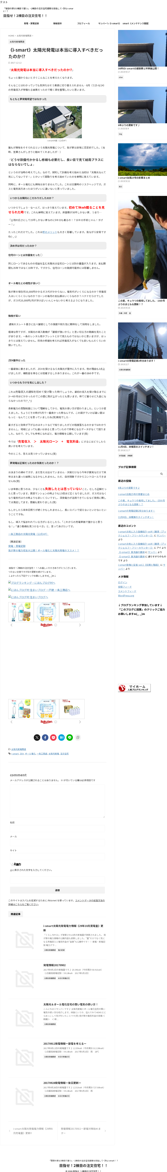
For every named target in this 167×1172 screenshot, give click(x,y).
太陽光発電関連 (18, 749)
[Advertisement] (57, 667)
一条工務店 (42, 753)
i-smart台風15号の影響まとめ (134, 177)
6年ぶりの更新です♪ (129, 125)
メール (13, 836)
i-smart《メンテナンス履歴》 (136, 23)
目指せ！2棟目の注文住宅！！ (25, 15)
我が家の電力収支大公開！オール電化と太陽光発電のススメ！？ (43, 550)
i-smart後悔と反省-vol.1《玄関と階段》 (139, 564)
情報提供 (57, 23)
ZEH (22, 753)
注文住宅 (64, 753)
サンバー (161, 535)
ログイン (122, 582)
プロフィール (83, 23)
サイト (13, 850)
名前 (12, 822)
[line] (69, 737)
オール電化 (30, 753)
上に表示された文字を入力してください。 (31, 870)
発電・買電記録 (31, 23)
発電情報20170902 (54, 965)
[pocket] (53, 737)
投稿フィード (125, 586)
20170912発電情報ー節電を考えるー (64, 1043)
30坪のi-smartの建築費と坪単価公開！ (138, 68)
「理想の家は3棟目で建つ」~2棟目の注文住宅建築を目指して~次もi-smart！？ (83, 1160)
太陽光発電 (53, 753)
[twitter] (37, 737)
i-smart (15, 753)
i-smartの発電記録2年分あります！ (137, 360)
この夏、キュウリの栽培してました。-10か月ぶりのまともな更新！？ (141, 302)
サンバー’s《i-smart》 (109, 23)
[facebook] (45, 737)
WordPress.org (126, 595)
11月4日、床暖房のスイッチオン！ (136, 446)
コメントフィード (127, 591)
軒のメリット (50, 232)
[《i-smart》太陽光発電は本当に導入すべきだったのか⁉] (61, 737)
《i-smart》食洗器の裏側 (131, 552)
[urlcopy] (78, 737)
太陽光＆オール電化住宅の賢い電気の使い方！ (70, 1004)
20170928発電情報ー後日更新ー (62, 1083)
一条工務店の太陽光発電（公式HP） (28, 534)
